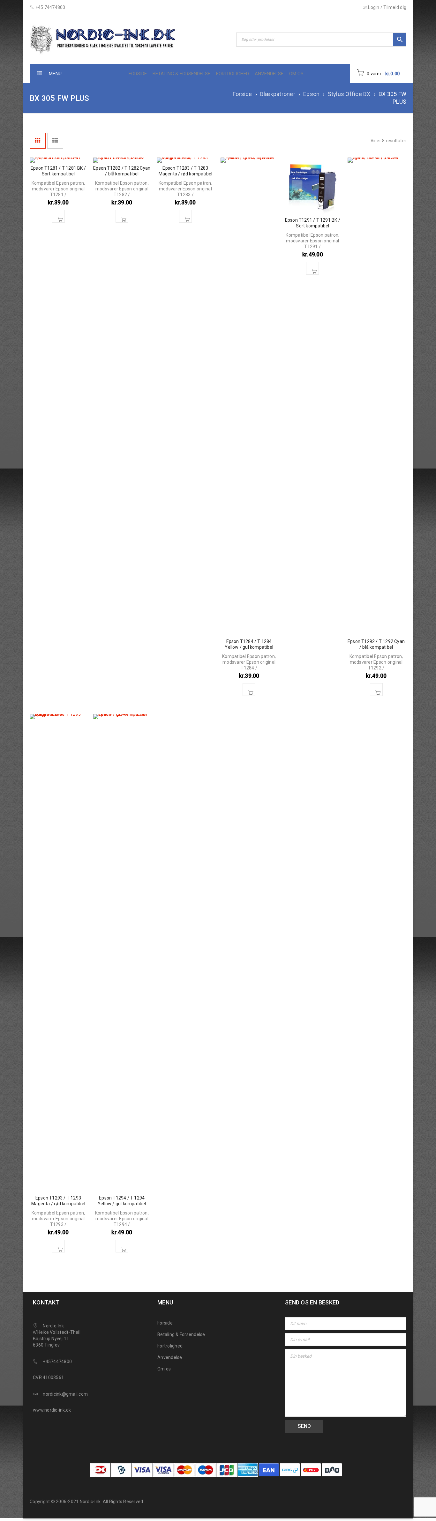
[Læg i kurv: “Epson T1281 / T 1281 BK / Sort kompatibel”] (58, 216)
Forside (242, 94)
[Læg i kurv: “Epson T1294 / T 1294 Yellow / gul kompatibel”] (122, 1246)
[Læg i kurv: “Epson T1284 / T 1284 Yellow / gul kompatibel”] (249, 689)
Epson (311, 94)
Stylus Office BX (349, 94)
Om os (164, 1368)
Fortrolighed (170, 1345)
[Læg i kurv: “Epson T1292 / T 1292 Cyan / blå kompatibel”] (376, 689)
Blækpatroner (277, 94)
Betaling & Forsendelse (181, 1334)
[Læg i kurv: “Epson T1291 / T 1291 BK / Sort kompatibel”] (312, 268)
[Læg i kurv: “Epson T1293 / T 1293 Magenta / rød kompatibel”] (58, 1246)
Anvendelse (169, 1357)
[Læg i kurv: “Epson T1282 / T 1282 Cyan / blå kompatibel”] (122, 216)
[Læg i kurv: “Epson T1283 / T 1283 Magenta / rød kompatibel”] (185, 216)
